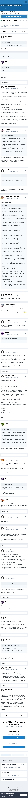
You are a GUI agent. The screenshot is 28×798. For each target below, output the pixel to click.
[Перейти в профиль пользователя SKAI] (2, 62)
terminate (7, 577)
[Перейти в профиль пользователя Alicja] (2, 516)
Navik (6, 423)
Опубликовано (11, 37)
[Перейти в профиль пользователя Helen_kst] (2, 130)
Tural (6, 617)
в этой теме (10, 314)
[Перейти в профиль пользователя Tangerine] (2, 460)
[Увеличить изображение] (24, 312)
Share (6, 754)
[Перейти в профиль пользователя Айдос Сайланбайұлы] (2, 550)
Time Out (7, 639)
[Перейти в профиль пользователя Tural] (2, 618)
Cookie (18, 787)
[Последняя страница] (26, 31)
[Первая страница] (2, 31)
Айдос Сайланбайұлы (11, 550)
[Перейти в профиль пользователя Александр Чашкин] (2, 305)
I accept (24, 794)
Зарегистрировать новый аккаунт (14, 737)
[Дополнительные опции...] (25, 37)
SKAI (6, 61)
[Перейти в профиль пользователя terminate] (2, 577)
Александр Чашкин (10, 304)
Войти (14, 746)
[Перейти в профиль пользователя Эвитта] (2, 333)
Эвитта (7, 332)
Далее (23, 31)
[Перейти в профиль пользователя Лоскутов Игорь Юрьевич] (2, 197)
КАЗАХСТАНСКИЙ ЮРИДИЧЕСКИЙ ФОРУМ (10, 12)
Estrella (6, 23)
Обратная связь (12, 787)
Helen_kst (7, 129)
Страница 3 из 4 (14, 31)
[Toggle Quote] (3, 42)
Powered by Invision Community (14, 790)
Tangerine (7, 459)
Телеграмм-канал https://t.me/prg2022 (13, 1)
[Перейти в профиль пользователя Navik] (2, 424)
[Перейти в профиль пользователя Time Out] (2, 640)
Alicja (6, 516)
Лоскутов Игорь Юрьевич (12, 196)
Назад (4, 31)
